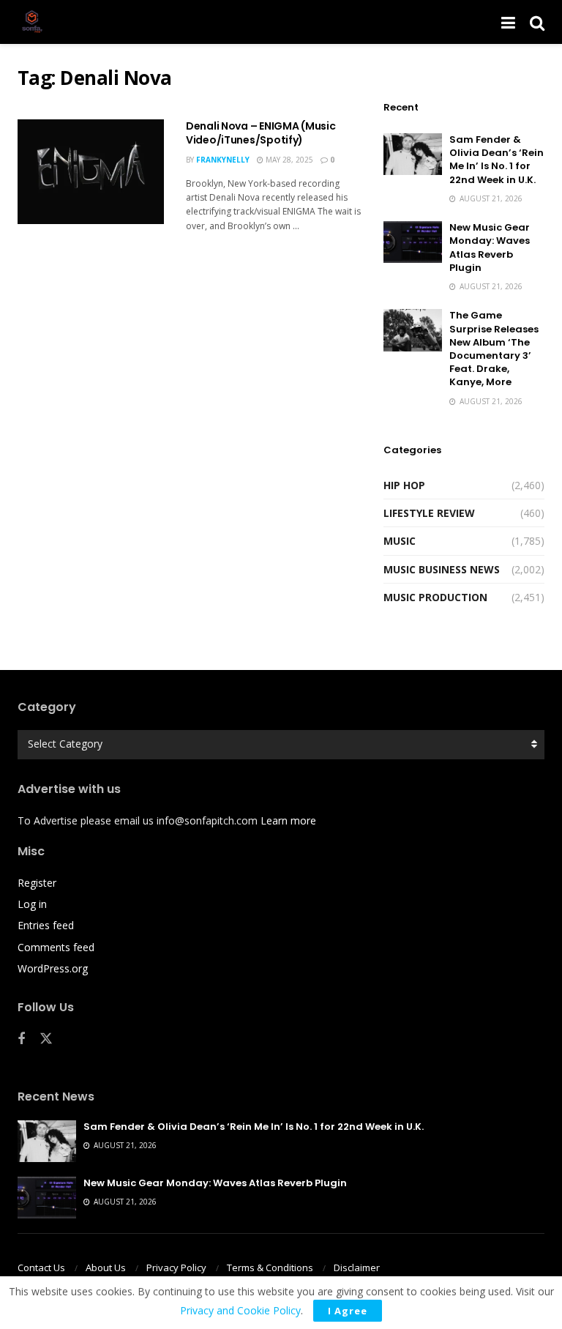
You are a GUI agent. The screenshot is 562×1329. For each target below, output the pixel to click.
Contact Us (41, 1267)
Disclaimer (357, 1267)
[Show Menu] (508, 22)
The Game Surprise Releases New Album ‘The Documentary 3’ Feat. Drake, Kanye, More (494, 348)
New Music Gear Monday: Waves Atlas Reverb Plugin (489, 247)
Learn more (288, 820)
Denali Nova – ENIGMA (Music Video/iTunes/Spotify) (260, 133)
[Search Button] (537, 22)
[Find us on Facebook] (21, 1039)
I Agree (347, 1310)
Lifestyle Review (429, 513)
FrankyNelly (223, 160)
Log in (32, 904)
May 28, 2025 (288, 160)
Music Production (435, 597)
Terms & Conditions (270, 1267)
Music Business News (441, 569)
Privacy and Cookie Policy (240, 1310)
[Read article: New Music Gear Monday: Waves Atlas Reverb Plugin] (412, 242)
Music (399, 541)
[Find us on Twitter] (46, 1039)
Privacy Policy (176, 1267)
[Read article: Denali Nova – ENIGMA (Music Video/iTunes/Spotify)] (91, 171)
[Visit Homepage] (32, 22)
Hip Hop (404, 485)
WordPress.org (53, 968)
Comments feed (56, 947)
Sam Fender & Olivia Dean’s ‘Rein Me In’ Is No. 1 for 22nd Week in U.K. (496, 160)
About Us (106, 1267)
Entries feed (46, 925)
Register (37, 883)
